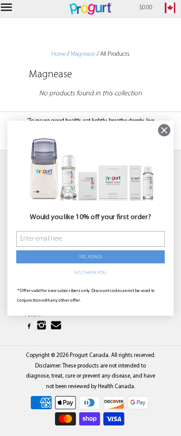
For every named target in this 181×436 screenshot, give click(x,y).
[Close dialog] (164, 129)
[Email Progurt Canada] (57, 326)
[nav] (7, 9)
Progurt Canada (89, 355)
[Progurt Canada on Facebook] (29, 326)
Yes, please (90, 256)
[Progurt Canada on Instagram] (41, 326)
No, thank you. (90, 272)
